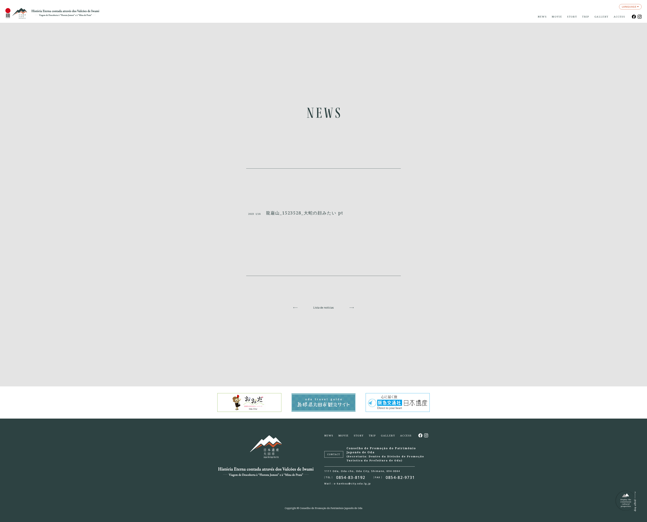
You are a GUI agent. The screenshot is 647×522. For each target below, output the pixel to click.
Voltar (295, 307)
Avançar (351, 307)
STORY (572, 16)
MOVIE (557, 16)
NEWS (542, 16)
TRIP (585, 16)
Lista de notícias (323, 307)
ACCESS (619, 16)
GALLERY (601, 16)
